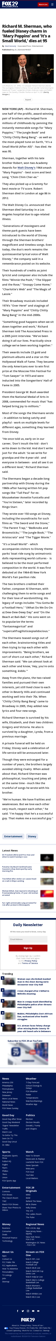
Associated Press (24, 46)
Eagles (5, 1164)
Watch (30, 1151)
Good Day (8, 1115)
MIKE (28, 1194)
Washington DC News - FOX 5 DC (35, 1243)
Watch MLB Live (33, 1268)
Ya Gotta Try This (10, 1135)
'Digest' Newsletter (10, 1125)
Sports (6, 1151)
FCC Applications (9, 1265)
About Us (7, 1252)
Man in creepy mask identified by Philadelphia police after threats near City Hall (34, 1004)
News (5, 1078)
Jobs (4, 1278)
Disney (32, 836)
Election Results (33, 1122)
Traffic (5, 1128)
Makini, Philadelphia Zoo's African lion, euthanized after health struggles (35, 1016)
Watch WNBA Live (34, 1293)
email (38, 1311)
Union (4, 1177)
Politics (30, 1115)
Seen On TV (7, 1138)
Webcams (30, 1168)
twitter (23, 1311)
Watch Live (43, 5)
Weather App (31, 1104)
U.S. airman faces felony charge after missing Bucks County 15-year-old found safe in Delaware (34, 1028)
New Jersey (7, 1092)
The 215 (29, 1211)
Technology (7, 1241)
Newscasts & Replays (35, 1159)
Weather (31, 1078)
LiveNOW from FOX (34, 1162)
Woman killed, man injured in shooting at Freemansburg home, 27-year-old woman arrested (20, 893)
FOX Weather (32, 1091)
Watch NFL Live (33, 1259)
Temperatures (32, 1097)
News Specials (32, 1165)
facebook (17, 1311)
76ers (4, 1174)
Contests (6, 1191)
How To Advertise (10, 1268)
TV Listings (7, 1275)
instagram (28, 1311)
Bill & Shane (31, 1204)
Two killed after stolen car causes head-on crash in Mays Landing (19, 880)
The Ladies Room (33, 1214)
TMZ (4, 1201)
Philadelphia (7, 1085)
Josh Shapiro (31, 1128)
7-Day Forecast (32, 1082)
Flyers (4, 1167)
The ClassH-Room (10, 1198)
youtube (33, 1311)
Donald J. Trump (33, 1125)
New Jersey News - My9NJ (34, 1232)
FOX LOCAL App (33, 1228)
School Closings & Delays (34, 1086)
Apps (4, 1255)
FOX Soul (30, 1171)
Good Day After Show (11, 1119)
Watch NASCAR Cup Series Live (34, 1272)
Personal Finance (9, 1237)
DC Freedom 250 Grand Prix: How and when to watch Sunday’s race (18, 856)
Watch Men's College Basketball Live (35, 1281)
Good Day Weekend (11, 1122)
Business (6, 1228)
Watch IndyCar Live (34, 1276)
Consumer (6, 1231)
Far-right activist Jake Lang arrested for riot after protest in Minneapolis (19, 904)
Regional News (35, 1224)
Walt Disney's (26, 167)
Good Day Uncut (9, 1141)
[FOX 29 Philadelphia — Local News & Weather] (10, 4)
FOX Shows (7, 1194)
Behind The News (33, 1201)
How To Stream (33, 1155)
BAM (28, 1198)
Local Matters (32, 1178)
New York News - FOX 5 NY (33, 1238)
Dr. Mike (6, 1145)
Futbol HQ (6, 1161)
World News (7, 1105)
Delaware (6, 1095)
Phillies (5, 1171)
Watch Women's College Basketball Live (34, 1288)
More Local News (10, 1098)
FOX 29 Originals (31, 1189)
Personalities (7, 1272)
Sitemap (5, 1281)
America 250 (7, 1082)
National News (8, 1102)
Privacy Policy (31, 960)
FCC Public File (8, 1262)
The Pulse (30, 1217)
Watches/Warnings (34, 1101)
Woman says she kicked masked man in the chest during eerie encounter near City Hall (34, 982)
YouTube (30, 1175)
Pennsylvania (8, 1089)
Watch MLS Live (33, 1297)
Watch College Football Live (32, 1263)
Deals (4, 1234)
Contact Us (7, 1259)
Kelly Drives (31, 1207)
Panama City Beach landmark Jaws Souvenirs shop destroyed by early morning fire (17, 869)
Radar (28, 1094)
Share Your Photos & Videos (11, 1208)
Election (29, 1119)
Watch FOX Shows (10, 1204)
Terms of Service (30, 963)
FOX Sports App (9, 1180)
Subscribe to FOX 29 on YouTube (25, 1040)
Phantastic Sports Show (10, 1156)
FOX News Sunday (10, 1108)
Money (6, 1224)
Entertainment (37, 46)
